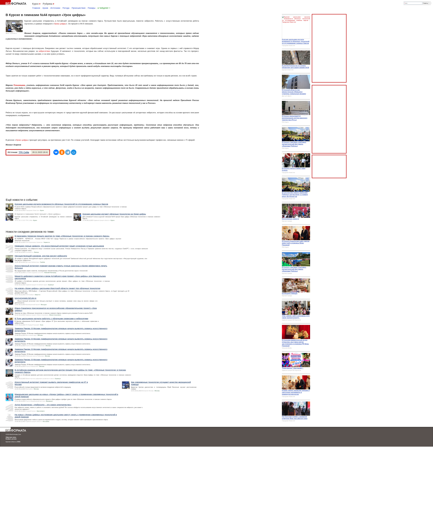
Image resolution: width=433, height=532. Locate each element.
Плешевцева (19, 85)
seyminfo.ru (13, 33)
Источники (55, 8)
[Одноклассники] (62, 152)
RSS (18, 442)
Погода (65, 8)
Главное (36, 8)
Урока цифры (60, 24)
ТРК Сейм (24, 152)
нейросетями (44, 51)
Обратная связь (11, 437)
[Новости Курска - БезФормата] (13, 3)
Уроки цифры (22, 140)
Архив (45, 8)
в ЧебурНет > (104, 8)
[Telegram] (67, 152)
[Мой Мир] (73, 152)
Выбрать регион (11, 439)
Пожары (91, 8)
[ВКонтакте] (56, 152)
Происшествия (78, 8)
